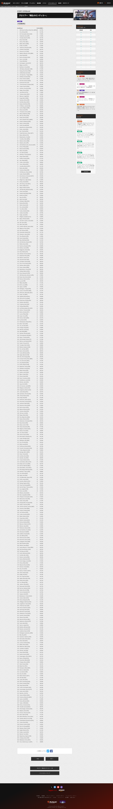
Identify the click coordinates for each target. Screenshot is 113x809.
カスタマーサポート (60, 795)
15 (90, 34)
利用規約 (38, 795)
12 (90, 41)
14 (90, 37)
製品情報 (39, 3)
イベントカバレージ (52, 3)
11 (90, 44)
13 (90, 39)
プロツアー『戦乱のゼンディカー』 (17, 6)
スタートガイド (16, 3)
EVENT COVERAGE (7, 6)
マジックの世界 (24, 3)
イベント (44, 3)
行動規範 (43, 795)
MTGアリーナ (66, 3)
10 (90, 46)
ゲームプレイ (32, 3)
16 (90, 32)
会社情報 (66, 797)
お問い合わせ (72, 797)
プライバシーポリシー (50, 795)
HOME (2, 6)
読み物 (59, 3)
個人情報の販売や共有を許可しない (44, 797)
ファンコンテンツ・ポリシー (71, 795)
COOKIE (54, 797)
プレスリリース (60, 797)
